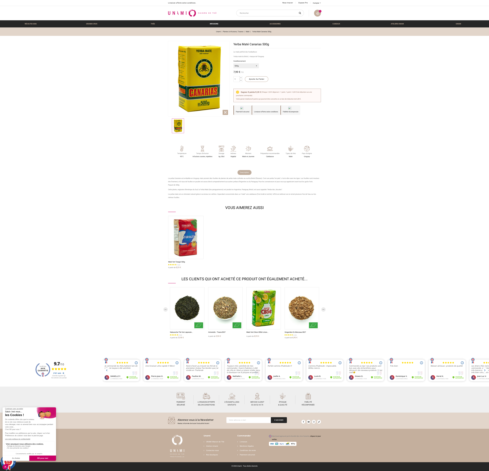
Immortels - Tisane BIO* (217, 332)
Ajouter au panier (256, 79)
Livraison (243, 442)
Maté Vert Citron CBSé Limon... (257, 332)
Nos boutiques (212, 455)
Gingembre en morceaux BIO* (295, 332)
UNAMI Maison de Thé (215, 442)
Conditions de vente (248, 450)
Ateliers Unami (212, 446)
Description (244, 172)
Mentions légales (247, 446)
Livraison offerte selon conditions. (182, 3)
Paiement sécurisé (247, 455)
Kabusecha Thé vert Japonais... (181, 332)
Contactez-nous (212, 450)
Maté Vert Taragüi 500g (176, 262)
